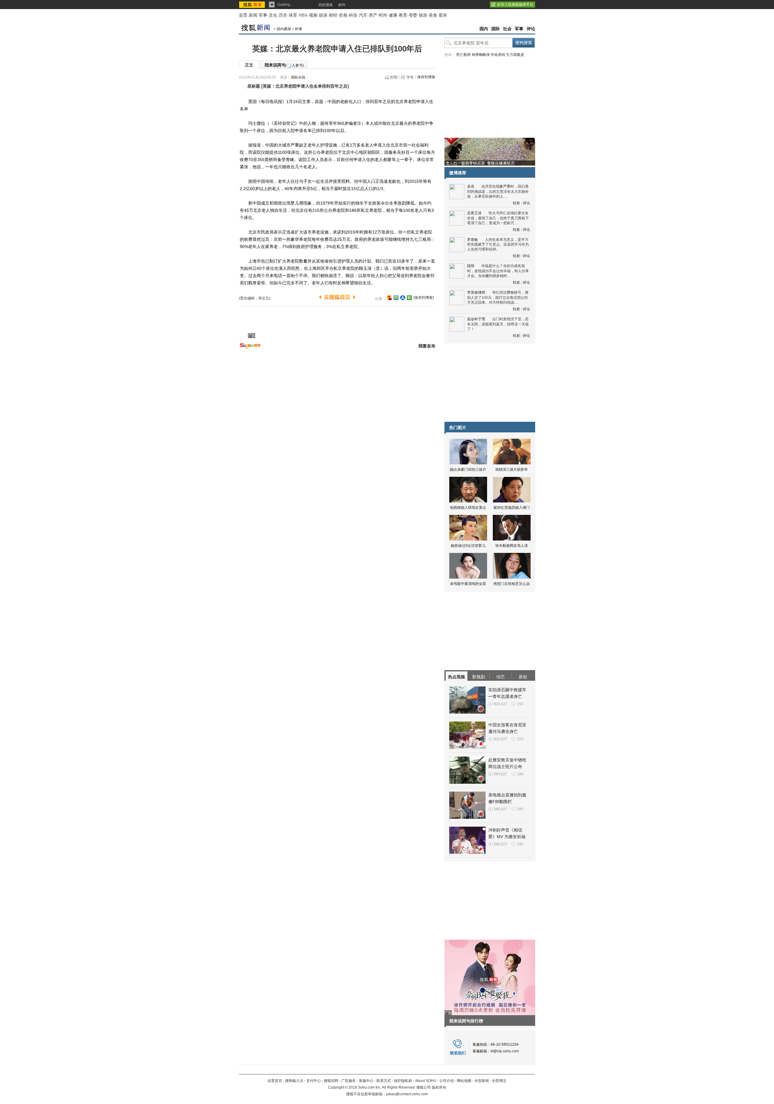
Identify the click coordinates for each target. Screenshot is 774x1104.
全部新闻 (481, 1081)
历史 (283, 15)
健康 (393, 15)
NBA (303, 15)
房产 (373, 15)
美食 (433, 15)
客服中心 (366, 1081)
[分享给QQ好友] (396, 297)
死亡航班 (463, 55)
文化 (273, 15)
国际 (495, 29)
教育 (403, 15)
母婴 (413, 15)
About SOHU (425, 1081)
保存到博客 (426, 77)
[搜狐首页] (252, 4)
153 (520, 704)
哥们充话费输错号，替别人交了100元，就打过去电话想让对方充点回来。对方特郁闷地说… (497, 297)
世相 (343, 15)
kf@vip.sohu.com (505, 1051)
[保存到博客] (424, 297)
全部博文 (499, 1081)
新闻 (253, 15)
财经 (333, 15)
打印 (394, 77)
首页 (243, 15)
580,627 (500, 774)
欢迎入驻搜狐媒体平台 (515, 4)
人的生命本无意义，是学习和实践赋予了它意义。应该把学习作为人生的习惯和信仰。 (498, 244)
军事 (263, 15)
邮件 (342, 5)
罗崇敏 (472, 239)
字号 (410, 77)
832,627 (500, 704)
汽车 (363, 15)
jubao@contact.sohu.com (407, 1094)
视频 (313, 15)
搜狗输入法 (294, 1081)
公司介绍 (446, 1081)
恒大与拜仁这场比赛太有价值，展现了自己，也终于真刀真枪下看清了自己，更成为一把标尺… (498, 218)
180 (520, 774)
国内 (484, 29)
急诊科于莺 (476, 319)
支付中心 (313, 1081)
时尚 (383, 15)
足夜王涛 (474, 213)
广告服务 (348, 1081)
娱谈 (323, 15)
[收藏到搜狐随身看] (409, 297)
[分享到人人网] (402, 297)
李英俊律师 (476, 292)
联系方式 (383, 1081)
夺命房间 (498, 55)
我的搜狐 (325, 5)
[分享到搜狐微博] (389, 297)
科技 (353, 15)
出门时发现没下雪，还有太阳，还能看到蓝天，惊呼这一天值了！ (498, 324)
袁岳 (470, 186)
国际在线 (298, 77)
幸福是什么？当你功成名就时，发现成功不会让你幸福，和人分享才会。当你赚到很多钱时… (498, 271)
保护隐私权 (403, 1081)
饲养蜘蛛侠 (481, 55)
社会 (507, 29)
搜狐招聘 (331, 1081)
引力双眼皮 (515, 55)
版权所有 (439, 1087)
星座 (443, 15)
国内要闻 (284, 29)
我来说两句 (284, 65)
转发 (516, 203)
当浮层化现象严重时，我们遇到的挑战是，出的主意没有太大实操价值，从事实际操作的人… (498, 191)
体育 (293, 15)
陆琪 (470, 266)
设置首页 (275, 1081)
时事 (298, 29)
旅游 (423, 15)
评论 (531, 29)
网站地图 (464, 1081)
